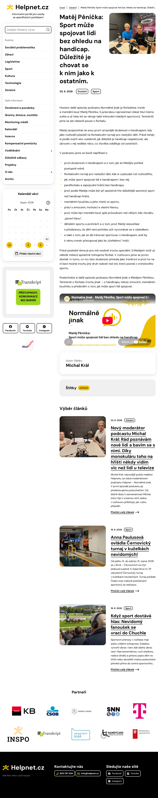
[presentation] (83, 436)
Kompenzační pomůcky (21, 143)
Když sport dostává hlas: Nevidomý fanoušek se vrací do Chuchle (131, 624)
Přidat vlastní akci (30, 253)
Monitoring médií (16, 122)
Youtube (27, 330)
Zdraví (9, 54)
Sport (8, 69)
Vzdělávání (12, 150)
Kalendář (11, 129)
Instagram (44, 330)
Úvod (62, 7)
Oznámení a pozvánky (20, 108)
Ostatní (10, 90)
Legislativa (12, 61)
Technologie (13, 83)
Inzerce (10, 136)
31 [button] (9, 245)
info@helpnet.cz (90, 773)
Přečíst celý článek (122, 512)
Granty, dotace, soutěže (21, 115)
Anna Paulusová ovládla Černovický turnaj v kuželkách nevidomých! (131, 545)
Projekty (10, 165)
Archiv (9, 179)
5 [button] (40, 245)
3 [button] (28, 245)
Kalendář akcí (28, 194)
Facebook (10, 330)
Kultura (10, 76)
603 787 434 (66, 773)
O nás (9, 172)
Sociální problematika (20, 47)
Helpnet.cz (32, 7)
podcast (84, 387)
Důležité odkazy (16, 158)
